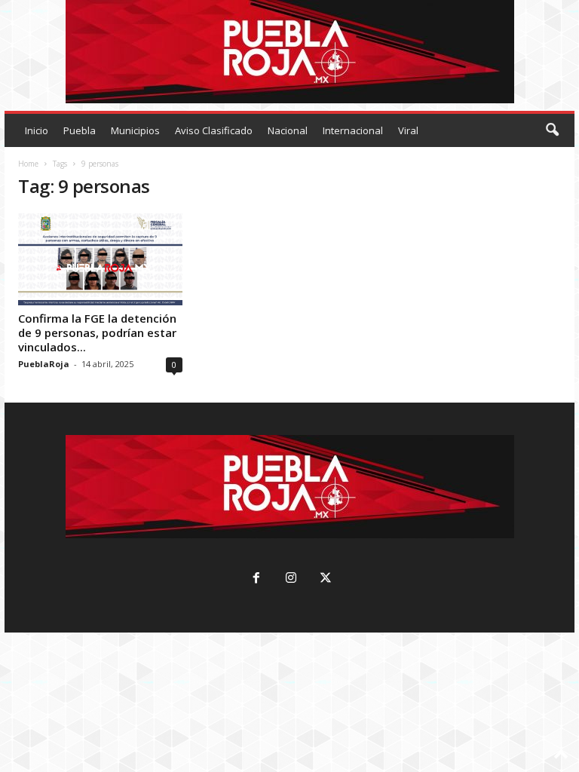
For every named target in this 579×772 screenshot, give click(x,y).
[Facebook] (256, 579)
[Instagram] (291, 579)
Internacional (353, 130)
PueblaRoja (43, 363)
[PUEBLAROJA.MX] (289, 51)
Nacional (288, 130)
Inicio (36, 130)
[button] (551, 130)
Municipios (135, 130)
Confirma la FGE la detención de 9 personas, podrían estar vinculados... (97, 332)
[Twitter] (324, 579)
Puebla (79, 130)
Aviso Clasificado (214, 130)
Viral (408, 130)
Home (28, 163)
